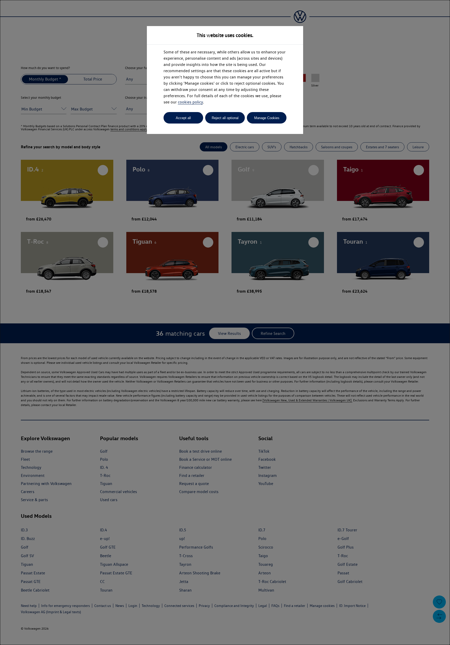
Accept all (183, 118)
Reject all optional (225, 118)
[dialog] (225, 322)
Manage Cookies (266, 118)
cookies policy (190, 102)
